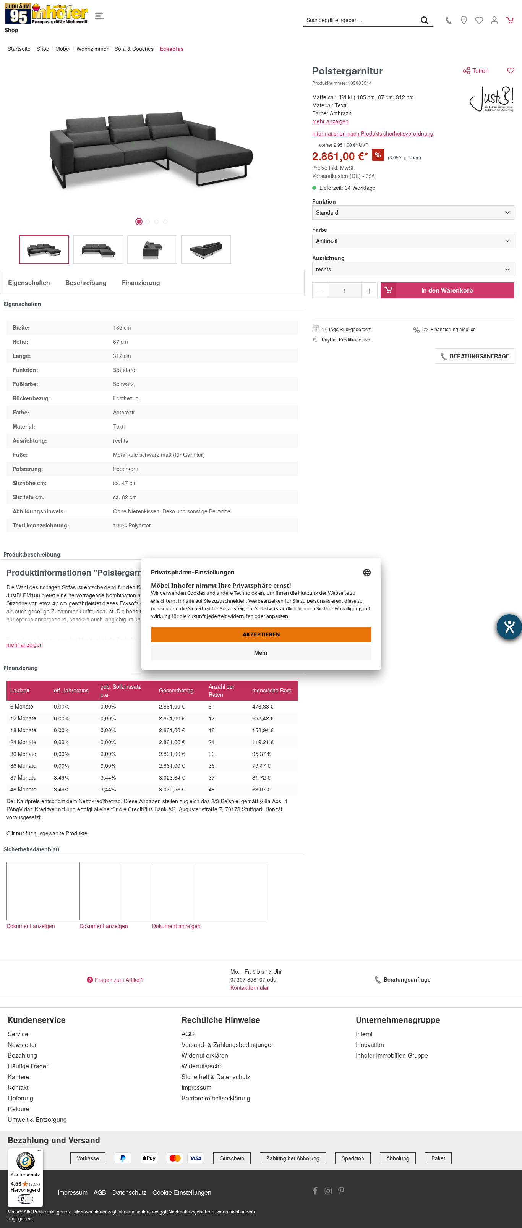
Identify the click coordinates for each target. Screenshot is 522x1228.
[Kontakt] (448, 20)
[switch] (25, 1199)
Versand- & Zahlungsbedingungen (228, 1044)
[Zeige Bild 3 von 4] (156, 222)
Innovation (370, 1044)
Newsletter (22, 1044)
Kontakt (18, 1087)
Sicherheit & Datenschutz (216, 1076)
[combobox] (360, 19)
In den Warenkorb (447, 290)
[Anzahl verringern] (320, 290)
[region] (152, 164)
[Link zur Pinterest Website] (341, 1192)
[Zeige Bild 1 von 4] (139, 222)
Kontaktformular (249, 987)
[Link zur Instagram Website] (328, 1192)
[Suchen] (424, 19)
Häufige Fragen (29, 1065)
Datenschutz (129, 1192)
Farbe (319, 229)
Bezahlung (22, 1055)
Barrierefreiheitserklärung (216, 1098)
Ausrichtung (328, 258)
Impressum (196, 1087)
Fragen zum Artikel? (119, 979)
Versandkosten (133, 1211)
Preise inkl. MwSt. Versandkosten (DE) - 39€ (343, 172)
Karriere (18, 1076)
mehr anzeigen (330, 121)
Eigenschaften (29, 282)
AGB (188, 1033)
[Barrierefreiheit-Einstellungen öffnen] (509, 626)
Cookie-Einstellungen (181, 1192)
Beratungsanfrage (478, 356)
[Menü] (99, 13)
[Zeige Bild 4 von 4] (165, 222)
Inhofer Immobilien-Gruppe (392, 1055)
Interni (364, 1033)
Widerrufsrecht (201, 1065)
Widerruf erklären (205, 1055)
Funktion (324, 201)
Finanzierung (141, 282)
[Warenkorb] (509, 20)
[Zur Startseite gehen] (47, 13)
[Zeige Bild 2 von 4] (148, 222)
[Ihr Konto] (494, 20)
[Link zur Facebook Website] (315, 1192)
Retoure (18, 1108)
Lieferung (20, 1098)
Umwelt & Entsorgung (37, 1119)
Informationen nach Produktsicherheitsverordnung (372, 133)
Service (18, 1033)
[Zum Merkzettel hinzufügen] (510, 70)
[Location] (464, 20)
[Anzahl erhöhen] (369, 290)
